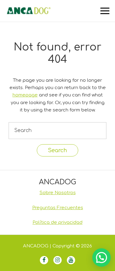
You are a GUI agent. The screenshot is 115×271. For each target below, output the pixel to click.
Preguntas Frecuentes (57, 207)
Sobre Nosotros (58, 192)
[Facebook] (44, 260)
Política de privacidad (57, 222)
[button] (101, 257)
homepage (25, 95)
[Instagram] (57, 260)
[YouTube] (71, 260)
